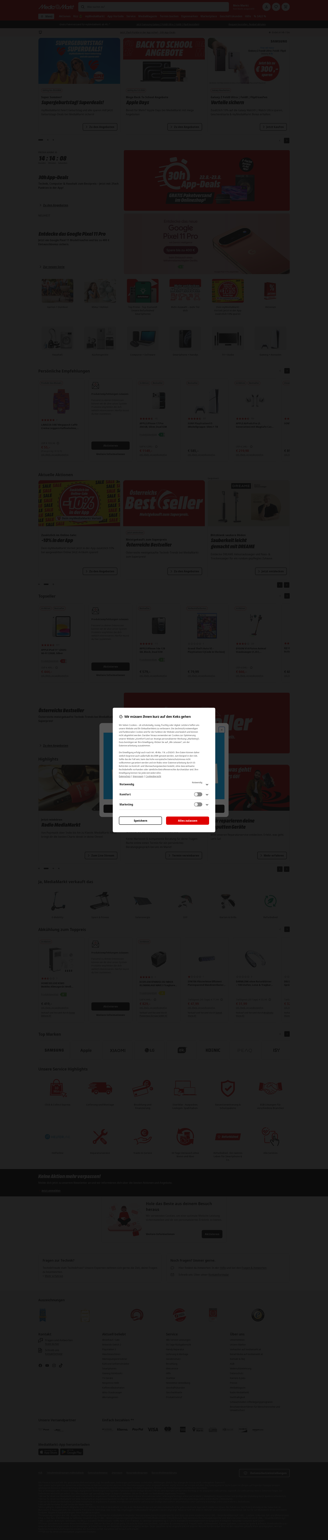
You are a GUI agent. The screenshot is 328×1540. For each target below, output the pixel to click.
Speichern (140, 821)
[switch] (198, 794)
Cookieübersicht (153, 776)
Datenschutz (125, 776)
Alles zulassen (187, 821)
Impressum (138, 776)
